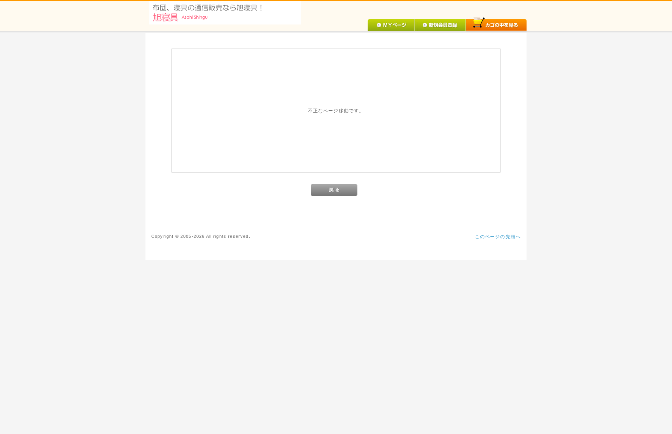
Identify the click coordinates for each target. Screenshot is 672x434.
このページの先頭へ (498, 236)
